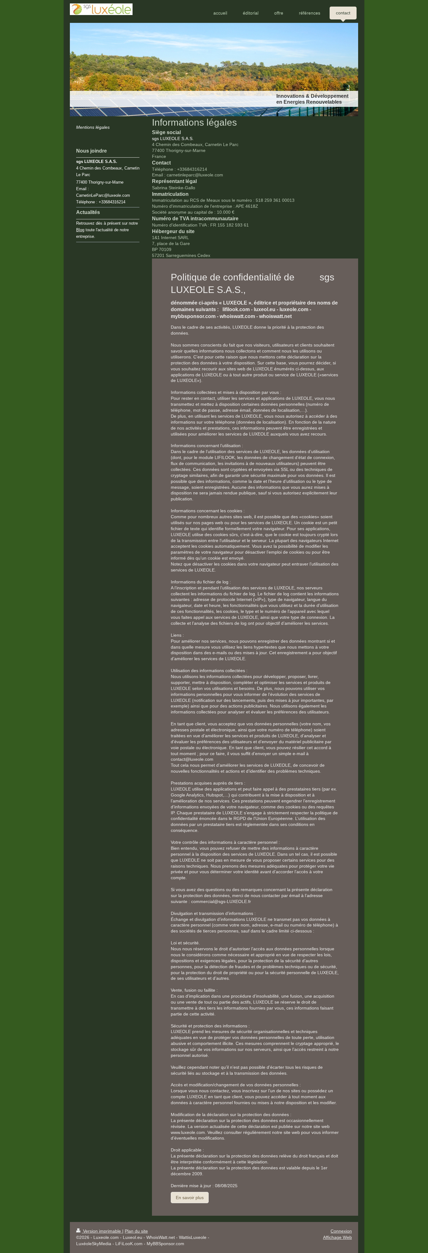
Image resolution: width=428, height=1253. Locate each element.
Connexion (341, 1231)
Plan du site (136, 1231)
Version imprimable (102, 1231)
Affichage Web (337, 1237)
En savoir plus (190, 1197)
